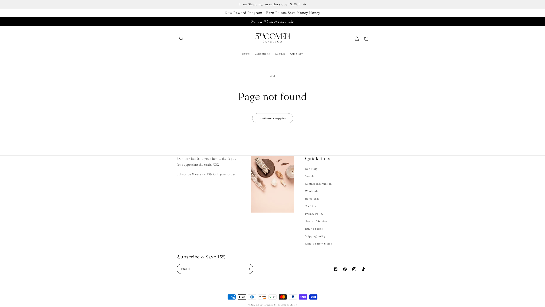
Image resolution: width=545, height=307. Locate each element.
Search (309, 176)
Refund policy (314, 228)
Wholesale (311, 191)
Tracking (310, 206)
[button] (181, 38)
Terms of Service (316, 221)
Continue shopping (273, 118)
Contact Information (318, 183)
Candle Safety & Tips (318, 243)
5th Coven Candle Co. (266, 305)
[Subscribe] (248, 269)
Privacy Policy (314, 213)
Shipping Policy (315, 236)
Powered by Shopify (287, 305)
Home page (312, 198)
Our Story (311, 168)
